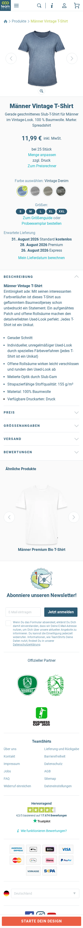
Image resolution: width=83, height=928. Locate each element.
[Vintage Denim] (22, 191)
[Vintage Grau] (35, 191)
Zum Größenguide (37, 218)
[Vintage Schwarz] (60, 191)
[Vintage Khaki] (47, 191)
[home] (5, 21)
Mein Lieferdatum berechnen (41, 258)
